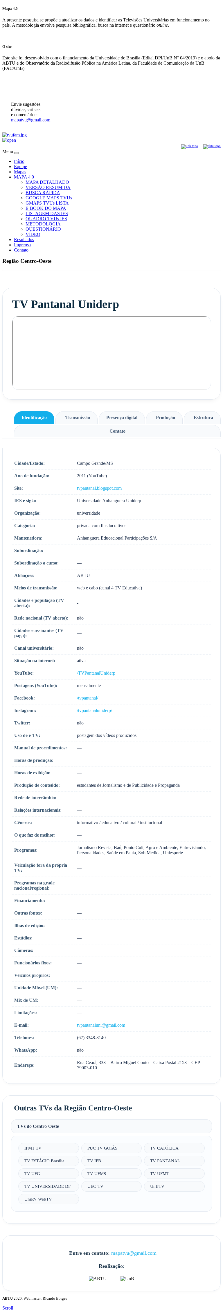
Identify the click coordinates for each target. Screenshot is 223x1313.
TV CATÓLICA (164, 1148)
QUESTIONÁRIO (43, 229)
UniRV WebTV (38, 1199)
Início (19, 161)
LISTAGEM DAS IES (47, 213)
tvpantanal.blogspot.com (99, 488)
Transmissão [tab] (77, 417)
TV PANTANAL (165, 1160)
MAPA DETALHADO (47, 182)
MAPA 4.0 (24, 176)
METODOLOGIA (43, 223)
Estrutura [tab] (203, 417)
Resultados (24, 239)
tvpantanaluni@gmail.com (101, 1025)
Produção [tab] (165, 417)
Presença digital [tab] (121, 417)
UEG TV (95, 1186)
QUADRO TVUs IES (46, 218)
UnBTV (157, 1186)
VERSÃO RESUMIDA (48, 187)
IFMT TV (33, 1148)
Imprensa (22, 244)
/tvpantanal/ (87, 697)
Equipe (20, 166)
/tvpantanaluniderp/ (94, 710)
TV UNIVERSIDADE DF (47, 1186)
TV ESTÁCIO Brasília (44, 1160)
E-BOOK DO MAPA (46, 208)
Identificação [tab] (34, 417)
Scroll (7, 1307)
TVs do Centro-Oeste (38, 1126)
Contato (21, 249)
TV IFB (94, 1160)
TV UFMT (159, 1173)
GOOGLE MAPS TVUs (49, 197)
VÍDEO (33, 234)
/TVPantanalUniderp (96, 673)
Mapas (20, 171)
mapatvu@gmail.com (30, 119)
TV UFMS (96, 1173)
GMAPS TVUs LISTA (47, 203)
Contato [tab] (117, 431)
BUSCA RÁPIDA (43, 192)
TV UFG (32, 1173)
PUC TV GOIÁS (102, 1148)
